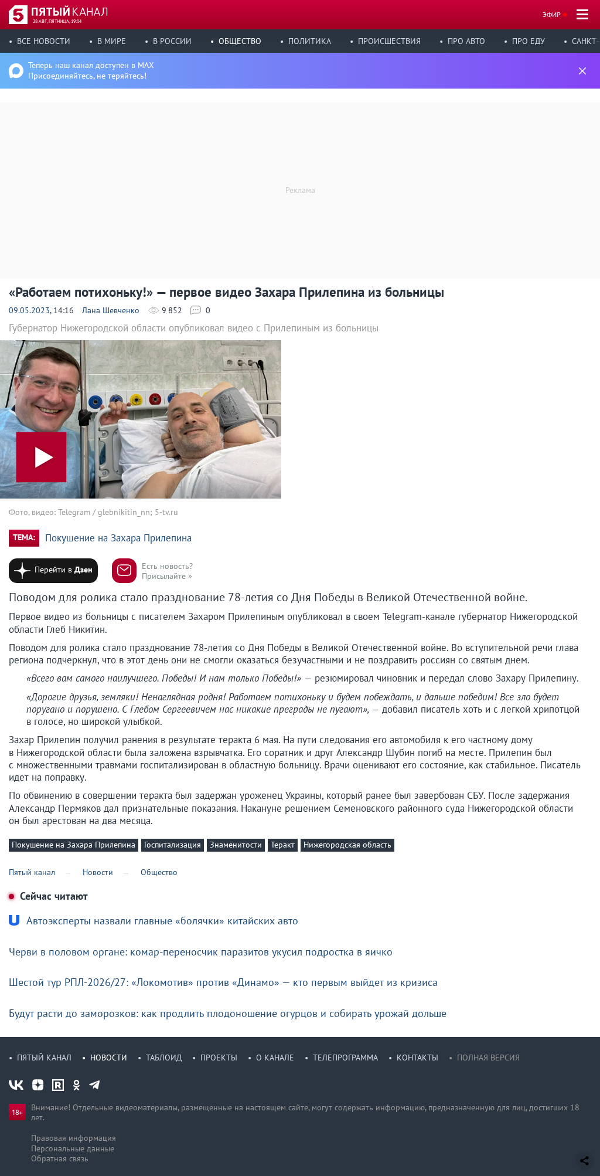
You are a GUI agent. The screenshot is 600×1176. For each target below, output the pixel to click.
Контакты (417, 1057)
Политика (309, 41)
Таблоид (164, 1057)
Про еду (528, 41)
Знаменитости (236, 844)
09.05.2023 (29, 310)
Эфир (552, 14)
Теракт (283, 844)
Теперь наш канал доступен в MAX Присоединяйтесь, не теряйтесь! (91, 70)
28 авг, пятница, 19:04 (57, 21)
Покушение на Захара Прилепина (118, 538)
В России (172, 41)
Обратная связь (59, 1158)
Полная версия (488, 1057)
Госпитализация (172, 844)
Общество (240, 41)
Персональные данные (72, 1148)
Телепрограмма (345, 1057)
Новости (108, 1057)
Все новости (43, 41)
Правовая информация (73, 1138)
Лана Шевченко (110, 310)
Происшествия (389, 41)
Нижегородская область (347, 844)
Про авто (466, 41)
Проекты (218, 1057)
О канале (275, 1057)
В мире (111, 41)
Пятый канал (44, 1057)
